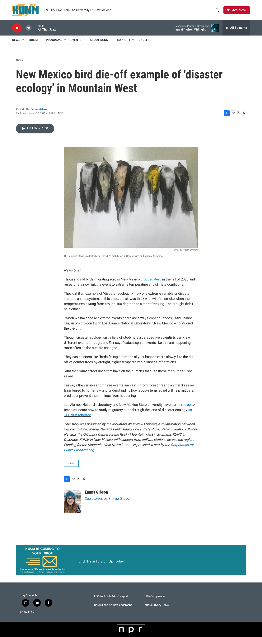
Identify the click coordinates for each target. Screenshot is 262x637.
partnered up (181, 405)
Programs (54, 39)
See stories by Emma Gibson (108, 498)
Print (241, 112)
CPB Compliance (155, 596)
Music (33, 39)
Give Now (238, 10)
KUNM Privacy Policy (157, 605)
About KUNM (99, 39)
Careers (145, 39)
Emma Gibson (39, 109)
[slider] (34, 28)
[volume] (28, 28)
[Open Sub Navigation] (23, 39)
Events (76, 39)
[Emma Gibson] (72, 501)
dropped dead (151, 279)
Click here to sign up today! (101, 561)
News (16, 39)
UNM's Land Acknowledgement (113, 605)
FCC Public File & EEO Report (111, 596)
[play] (17, 28)
